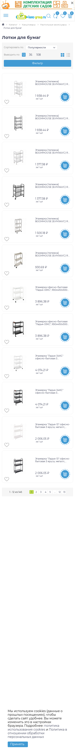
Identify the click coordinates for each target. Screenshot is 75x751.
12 (23, 54)
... (55, 492)
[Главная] (3, 24)
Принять (17, 744)
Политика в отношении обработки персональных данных (37, 733)
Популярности (37, 47)
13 (64, 492)
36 (30, 54)
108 (38, 54)
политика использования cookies (33, 727)
